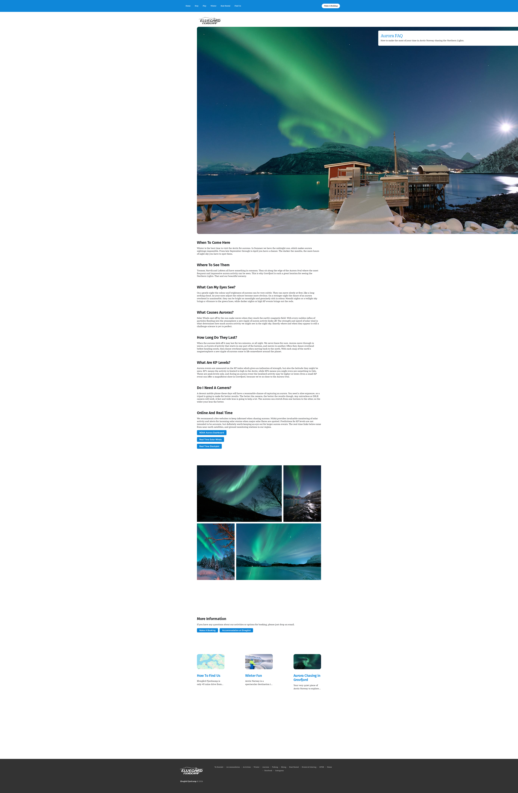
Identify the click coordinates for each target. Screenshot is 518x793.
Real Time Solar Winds (210, 439)
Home (188, 6)
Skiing (283, 767)
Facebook (268, 770)
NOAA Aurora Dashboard (211, 432)
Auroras (265, 767)
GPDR (321, 767)
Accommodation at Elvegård (236, 630)
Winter (213, 6)
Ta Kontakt (218, 767)
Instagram (279, 770)
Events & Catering (309, 767)
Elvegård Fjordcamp (188, 781)
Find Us (238, 6)
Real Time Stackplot (209, 446)
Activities (247, 767)
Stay (196, 6)
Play (204, 6)
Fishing (275, 767)
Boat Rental (225, 6)
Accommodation (233, 767)
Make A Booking (331, 6)
